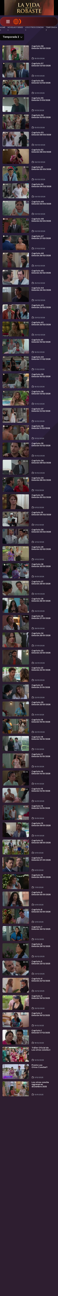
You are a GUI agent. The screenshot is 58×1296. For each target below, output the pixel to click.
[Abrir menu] (8, 21)
